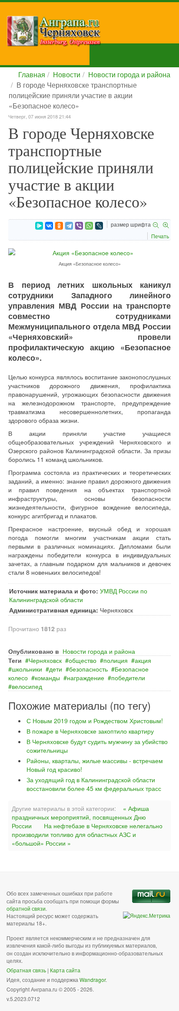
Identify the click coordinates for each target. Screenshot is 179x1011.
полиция (115, 660)
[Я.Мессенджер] (39, 226)
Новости (66, 74)
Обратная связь (26, 970)
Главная (31, 74)
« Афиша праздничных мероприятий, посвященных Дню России (80, 817)
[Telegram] (69, 226)
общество (82, 660)
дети (55, 669)
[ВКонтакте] (49, 226)
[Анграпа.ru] (93, 31)
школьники (27, 669)
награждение (85, 677)
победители (128, 677)
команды (47, 677)
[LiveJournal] (99, 226)
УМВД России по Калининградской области (78, 595)
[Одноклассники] (59, 226)
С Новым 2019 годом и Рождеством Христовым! (95, 720)
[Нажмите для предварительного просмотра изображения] (89, 251)
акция (143, 660)
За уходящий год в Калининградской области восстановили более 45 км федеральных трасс (94, 784)
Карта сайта (65, 970)
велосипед (27, 686)
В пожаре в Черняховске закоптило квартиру (90, 731)
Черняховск (45, 660)
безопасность (88, 669)
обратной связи (26, 908)
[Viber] (79, 226)
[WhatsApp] (89, 226)
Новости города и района (129, 74)
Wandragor (93, 979)
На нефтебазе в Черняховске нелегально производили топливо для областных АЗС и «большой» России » (87, 834)
